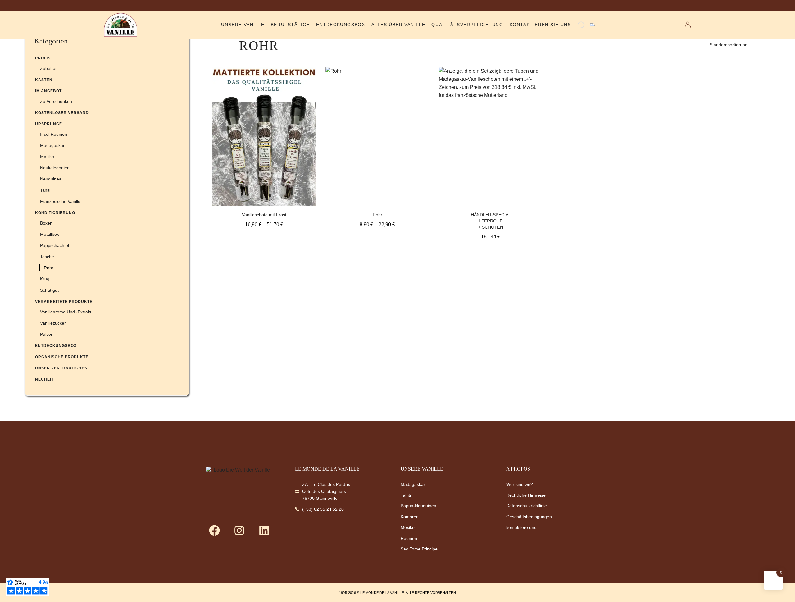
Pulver (46, 334)
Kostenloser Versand (62, 113)
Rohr (48, 267)
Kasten (43, 80)
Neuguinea (50, 178)
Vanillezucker (53, 323)
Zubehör (48, 68)
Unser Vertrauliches (61, 368)
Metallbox (49, 234)
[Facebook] (214, 530)
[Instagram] (239, 530)
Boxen (46, 223)
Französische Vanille (60, 201)
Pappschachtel (54, 245)
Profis (43, 58)
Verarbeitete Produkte (64, 301)
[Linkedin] (264, 530)
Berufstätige (290, 24)
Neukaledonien (55, 167)
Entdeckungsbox (340, 24)
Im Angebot (48, 91)
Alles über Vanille (398, 24)
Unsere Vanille (242, 24)
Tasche (47, 256)
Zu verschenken (56, 101)
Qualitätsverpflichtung (467, 24)
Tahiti (45, 190)
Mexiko (47, 156)
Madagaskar (52, 145)
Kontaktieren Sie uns (540, 24)
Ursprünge (48, 124)
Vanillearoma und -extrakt (65, 311)
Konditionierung (55, 213)
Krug (44, 278)
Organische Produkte (62, 357)
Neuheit (44, 379)
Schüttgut (49, 290)
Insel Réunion (53, 134)
